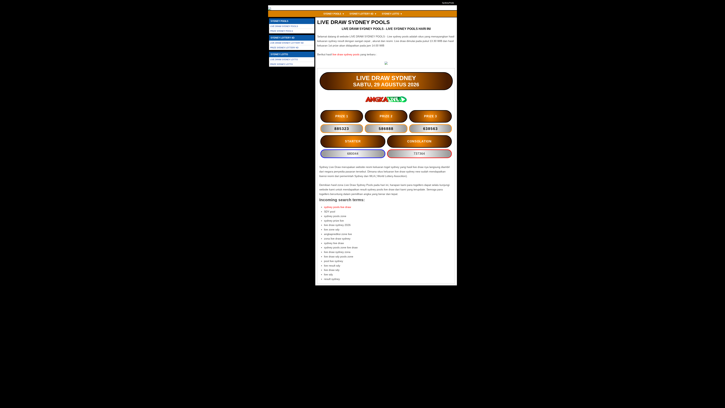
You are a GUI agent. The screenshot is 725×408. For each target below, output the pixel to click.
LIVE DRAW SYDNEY (386, 78)
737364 (419, 153)
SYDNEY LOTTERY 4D (362, 13)
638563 (430, 129)
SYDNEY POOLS (333, 13)
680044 (353, 153)
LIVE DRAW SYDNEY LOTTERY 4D (287, 43)
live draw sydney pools (345, 54)
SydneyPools (448, 3)
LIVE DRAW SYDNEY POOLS (284, 26)
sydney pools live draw (337, 207)
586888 (386, 129)
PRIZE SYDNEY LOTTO (281, 64)
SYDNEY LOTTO (392, 13)
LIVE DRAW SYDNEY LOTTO (284, 59)
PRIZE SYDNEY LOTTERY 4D (284, 47)
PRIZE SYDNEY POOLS (281, 31)
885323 (341, 129)
